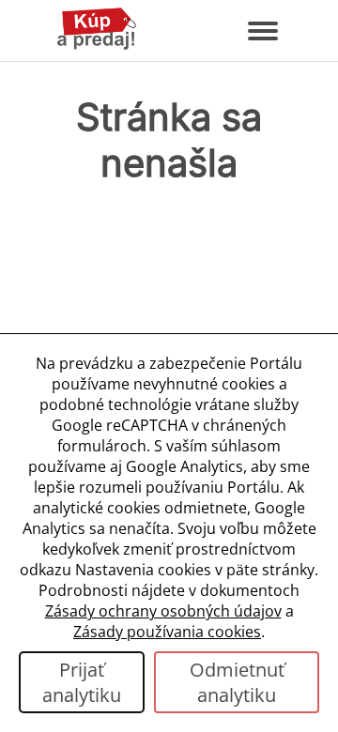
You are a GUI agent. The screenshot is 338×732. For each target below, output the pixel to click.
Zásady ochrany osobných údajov (163, 611)
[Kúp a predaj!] (96, 46)
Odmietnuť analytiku (237, 682)
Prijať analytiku (81, 682)
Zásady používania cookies (167, 631)
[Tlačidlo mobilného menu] (263, 31)
